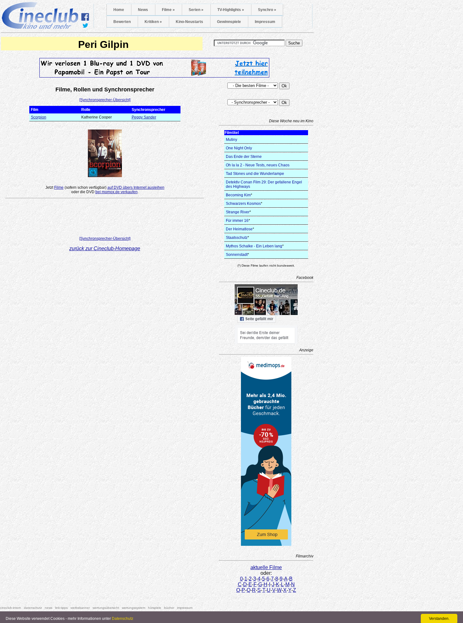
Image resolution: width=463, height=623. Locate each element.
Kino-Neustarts (189, 22)
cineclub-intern (10, 607)
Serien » (196, 10)
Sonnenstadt (237, 254)
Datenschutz (122, 618)
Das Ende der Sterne (244, 156)
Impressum (265, 22)
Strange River (237, 212)
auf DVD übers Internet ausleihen (135, 187)
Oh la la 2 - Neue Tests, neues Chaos (257, 165)
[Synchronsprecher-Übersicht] (104, 100)
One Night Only (239, 148)
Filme (59, 187)
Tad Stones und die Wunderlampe (255, 173)
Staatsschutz (237, 237)
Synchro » (267, 10)
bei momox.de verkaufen (116, 192)
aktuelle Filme (266, 567)
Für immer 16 (237, 220)
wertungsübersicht (106, 607)
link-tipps (61, 607)
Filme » (168, 10)
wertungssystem (133, 607)
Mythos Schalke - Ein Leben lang (254, 246)
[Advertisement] (105, 218)
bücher (169, 607)
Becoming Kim (238, 195)
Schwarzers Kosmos (243, 203)
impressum (184, 607)
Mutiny (231, 139)
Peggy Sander (144, 117)
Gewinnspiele (229, 22)
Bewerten (122, 22)
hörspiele (154, 607)
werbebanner (80, 607)
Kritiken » (153, 22)
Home (118, 10)
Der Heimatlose (239, 229)
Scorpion (38, 117)
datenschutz (33, 607)
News (143, 10)
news (48, 607)
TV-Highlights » (230, 10)
